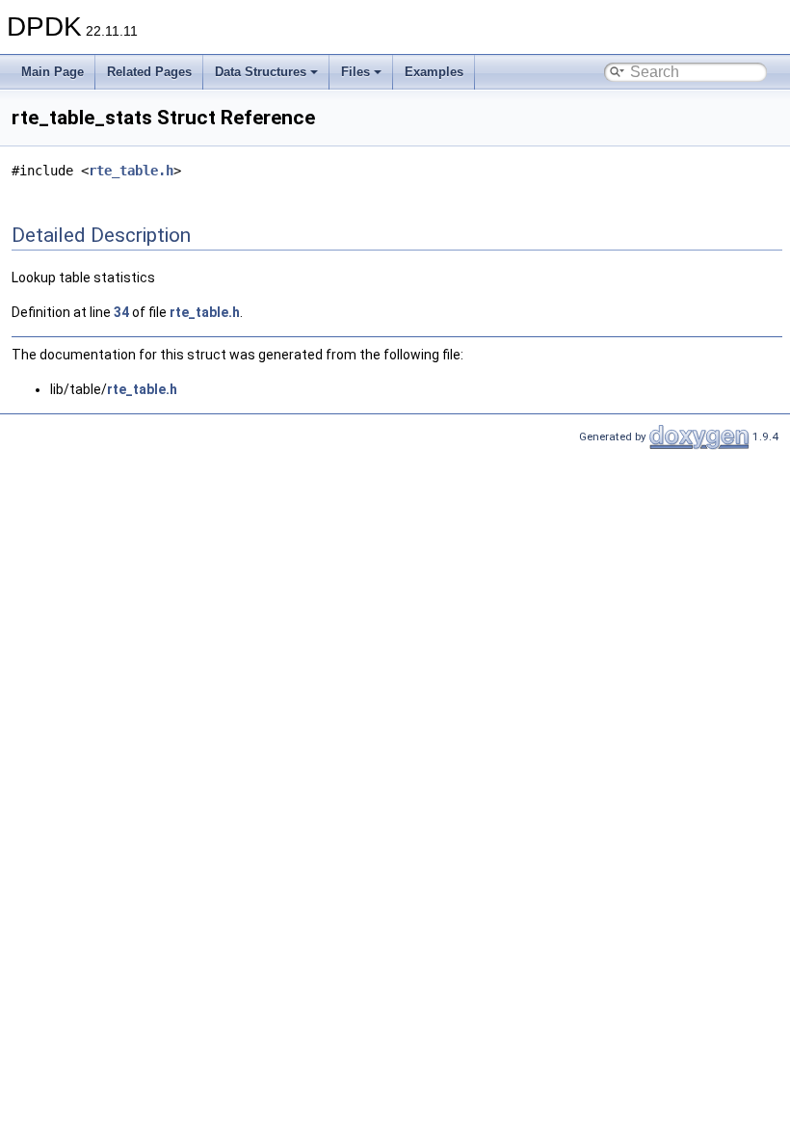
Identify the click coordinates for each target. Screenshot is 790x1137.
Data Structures (260, 72)
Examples (434, 72)
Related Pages (149, 72)
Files (355, 72)
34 (121, 312)
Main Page (52, 72)
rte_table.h (131, 170)
